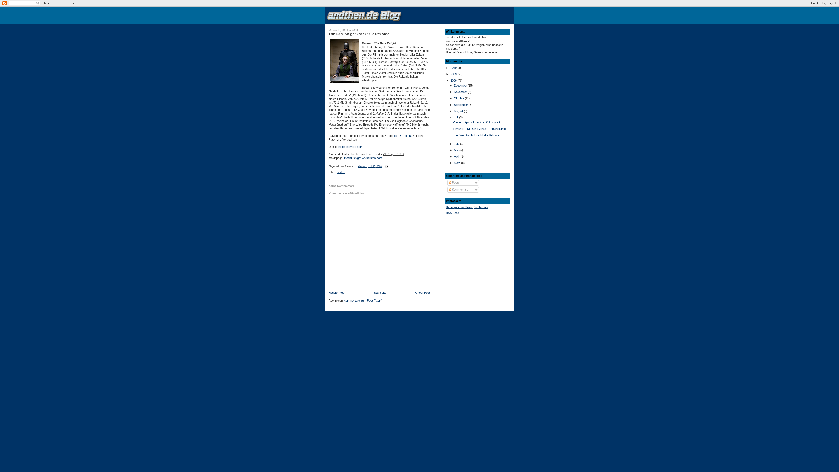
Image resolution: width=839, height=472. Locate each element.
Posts (455, 182)
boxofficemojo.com (350, 146)
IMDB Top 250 (403, 135)
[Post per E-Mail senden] (386, 166)
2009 (454, 74)
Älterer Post (422, 292)
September (461, 104)
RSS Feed (452, 213)
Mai (456, 150)
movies (341, 172)
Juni (457, 144)
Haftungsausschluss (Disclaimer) (467, 207)
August (459, 111)
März (457, 163)
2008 (454, 80)
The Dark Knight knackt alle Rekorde (476, 135)
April (457, 156)
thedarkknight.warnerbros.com (363, 158)
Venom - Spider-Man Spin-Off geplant (476, 122)
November (461, 92)
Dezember (461, 85)
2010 (454, 67)
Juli (456, 117)
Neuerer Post (337, 292)
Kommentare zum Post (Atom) (363, 300)
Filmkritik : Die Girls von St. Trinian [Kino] (479, 128)
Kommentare (459, 189)
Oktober (459, 98)
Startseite (380, 292)
